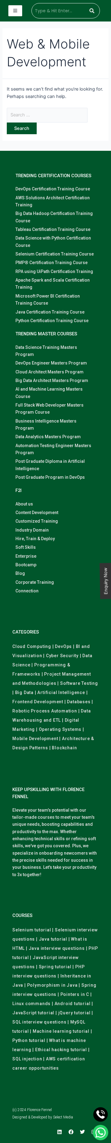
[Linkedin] (59, 1132)
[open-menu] (15, 11)
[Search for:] (47, 115)
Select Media (63, 1117)
